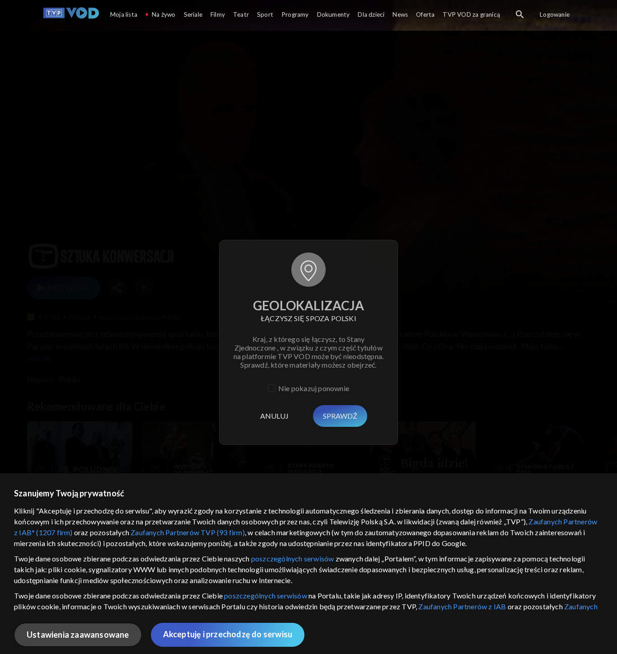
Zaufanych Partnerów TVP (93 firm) (188, 532)
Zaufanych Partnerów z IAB (462, 606)
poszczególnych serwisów (292, 558)
